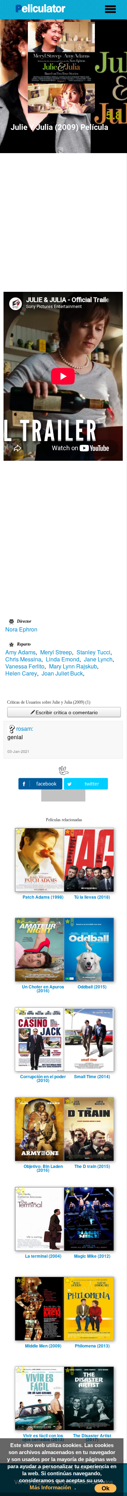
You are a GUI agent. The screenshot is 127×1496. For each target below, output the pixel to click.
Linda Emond (62, 659)
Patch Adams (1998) (43, 897)
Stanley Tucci (93, 652)
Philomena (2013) (92, 1345)
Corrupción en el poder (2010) (43, 1076)
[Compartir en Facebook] (41, 783)
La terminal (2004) (43, 1256)
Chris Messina (23, 659)
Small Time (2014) (92, 1076)
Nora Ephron (21, 629)
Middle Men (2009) (43, 1345)
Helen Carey (21, 673)
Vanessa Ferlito (24, 666)
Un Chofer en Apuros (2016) (43, 986)
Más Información (50, 1487)
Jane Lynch (98, 659)
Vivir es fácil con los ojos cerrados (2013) (43, 1435)
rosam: (24, 728)
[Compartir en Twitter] (86, 783)
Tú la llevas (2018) (92, 897)
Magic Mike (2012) (92, 1256)
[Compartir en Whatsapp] (63, 796)
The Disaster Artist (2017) (92, 1435)
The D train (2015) (92, 1166)
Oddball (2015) (92, 986)
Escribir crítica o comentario (67, 712)
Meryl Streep (56, 652)
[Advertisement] (63, 220)
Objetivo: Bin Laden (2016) (43, 1166)
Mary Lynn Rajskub (73, 666)
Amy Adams (20, 652)
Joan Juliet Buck (62, 673)
